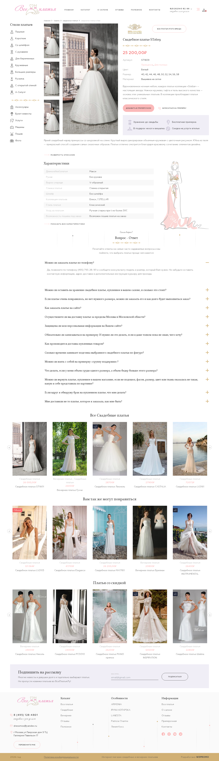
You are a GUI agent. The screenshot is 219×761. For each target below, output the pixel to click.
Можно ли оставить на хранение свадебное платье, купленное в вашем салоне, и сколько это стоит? (105, 290)
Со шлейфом (22, 45)
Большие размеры (25, 72)
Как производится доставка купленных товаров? (74, 343)
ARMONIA (116, 704)
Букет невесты (23, 113)
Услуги (19, 120)
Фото (18, 140)
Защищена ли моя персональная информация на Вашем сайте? (83, 326)
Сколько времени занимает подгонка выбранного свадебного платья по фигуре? (94, 352)
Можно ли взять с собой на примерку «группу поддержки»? (81, 361)
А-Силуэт (20, 92)
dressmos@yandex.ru (25, 726)
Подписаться (174, 677)
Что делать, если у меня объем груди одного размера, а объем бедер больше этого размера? (101, 370)
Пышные (20, 31)
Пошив (19, 134)
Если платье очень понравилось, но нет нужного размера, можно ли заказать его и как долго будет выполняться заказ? (117, 299)
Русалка (19, 78)
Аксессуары (22, 107)
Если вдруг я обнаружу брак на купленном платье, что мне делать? (85, 392)
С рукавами (21, 52)
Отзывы (119, 10)
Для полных (160, 64)
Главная (69, 10)
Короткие (20, 38)
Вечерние (66, 715)
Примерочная (169, 721)
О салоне (102, 10)
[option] (51, 41)
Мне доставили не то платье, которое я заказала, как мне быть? (83, 401)
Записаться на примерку (174, 108)
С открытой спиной (25, 85)
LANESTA (116, 715)
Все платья (67, 704)
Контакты (154, 10)
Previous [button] (9, 447)
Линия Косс (117, 726)
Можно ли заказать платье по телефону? (69, 262)
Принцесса (147, 64)
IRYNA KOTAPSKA (120, 710)
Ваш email (115, 674)
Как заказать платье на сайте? (63, 308)
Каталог (85, 10)
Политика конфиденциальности (61, 757)
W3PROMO (202, 757)
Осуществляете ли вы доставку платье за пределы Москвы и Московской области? (95, 317)
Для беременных (24, 58)
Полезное (136, 10)
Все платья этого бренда (169, 29)
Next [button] (210, 447)
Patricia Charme (119, 721)
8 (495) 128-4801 (26, 715)
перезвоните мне (27, 745)
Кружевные (21, 65)
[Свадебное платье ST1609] (90, 78)
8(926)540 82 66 (180, 9)
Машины (19, 127)
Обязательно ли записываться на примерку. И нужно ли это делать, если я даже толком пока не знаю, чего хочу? (113, 334)
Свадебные (67, 710)
